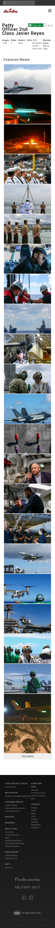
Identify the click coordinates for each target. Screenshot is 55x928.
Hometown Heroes (38, 793)
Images (34, 808)
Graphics (34, 819)
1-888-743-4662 (11, 805)
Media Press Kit (11, 858)
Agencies (9, 868)
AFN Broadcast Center (37, 43)
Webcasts (35, 828)
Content (35, 804)
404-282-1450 (10, 787)
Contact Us (9, 832)
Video (33, 811)
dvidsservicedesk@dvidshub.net (18, 796)
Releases (35, 790)
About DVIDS (11, 829)
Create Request (11, 856)
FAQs (7, 838)
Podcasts (35, 822)
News (33, 813)
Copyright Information (13, 841)
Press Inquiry (12, 852)
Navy (20, 43)
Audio (33, 816)
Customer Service (12, 846)
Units (7, 864)
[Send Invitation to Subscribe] (51, 25)
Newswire (10, 823)
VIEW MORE (27, 756)
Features (9, 817)
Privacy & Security (12, 835)
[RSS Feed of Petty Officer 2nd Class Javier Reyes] (48, 25)
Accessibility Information (15, 843)
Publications (36, 825)
